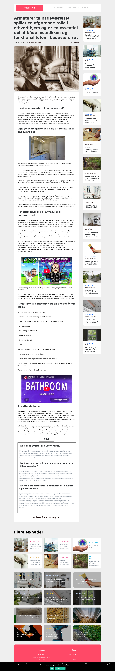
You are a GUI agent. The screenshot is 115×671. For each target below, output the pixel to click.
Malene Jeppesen (90, 32)
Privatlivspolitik (60, 668)
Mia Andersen (89, 61)
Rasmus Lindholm (90, 202)
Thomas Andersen (90, 90)
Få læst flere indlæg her (46, 517)
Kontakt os (85, 8)
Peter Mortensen (35, 43)
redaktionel (75, 43)
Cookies (76, 8)
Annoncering (59, 8)
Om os (68, 8)
